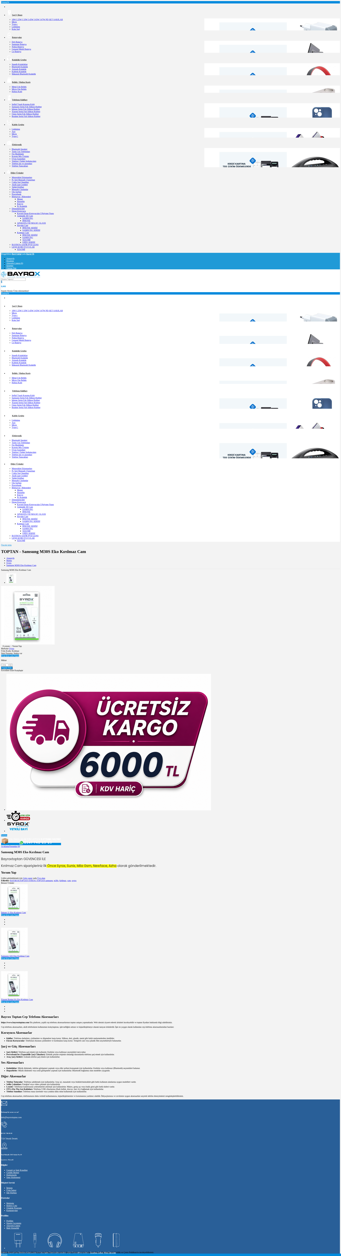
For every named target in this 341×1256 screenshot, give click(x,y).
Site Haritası (11, 1193)
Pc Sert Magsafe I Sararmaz (23, 180)
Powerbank (16, 194)
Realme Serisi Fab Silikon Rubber (26, 116)
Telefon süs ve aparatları (22, 163)
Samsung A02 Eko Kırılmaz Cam (15, 956)
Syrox (8, 563)
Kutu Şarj (16, 29)
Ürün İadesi (11, 1190)
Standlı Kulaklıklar (20, 64)
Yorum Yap (17, 646)
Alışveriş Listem (13, 1226)
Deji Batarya (17, 42)
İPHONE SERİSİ (29, 228)
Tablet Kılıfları (18, 187)
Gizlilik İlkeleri (12, 1172)
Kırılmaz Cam (23, 232)
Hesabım (10, 261)
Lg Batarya (16, 51)
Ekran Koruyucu (19, 211)
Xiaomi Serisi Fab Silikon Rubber (26, 111)
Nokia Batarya (18, 47)
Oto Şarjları (16, 192)
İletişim (4, 835)
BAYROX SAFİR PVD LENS (25, 244)
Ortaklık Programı (14, 1208)
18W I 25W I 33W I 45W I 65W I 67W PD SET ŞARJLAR (37, 19)
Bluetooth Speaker (19, 149)
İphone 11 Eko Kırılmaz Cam (13, 912)
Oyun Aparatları (18, 159)
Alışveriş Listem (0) (14, 263)
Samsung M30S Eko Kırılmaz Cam (21, 565)
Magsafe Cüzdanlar (20, 189)
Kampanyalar (12, 1210)
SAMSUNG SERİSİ (31, 230)
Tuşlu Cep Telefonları (21, 151)
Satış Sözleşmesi (13, 1177)
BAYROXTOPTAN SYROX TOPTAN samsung (31, 880)
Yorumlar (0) (14, 846)
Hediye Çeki (11, 1206)
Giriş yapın (27, 878)
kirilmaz (62, 880)
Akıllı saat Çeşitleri (20, 184)
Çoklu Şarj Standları (20, 182)
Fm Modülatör (18, 154)
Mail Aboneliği (12, 1228)
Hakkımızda (11, 1175)
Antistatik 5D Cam (25, 216)
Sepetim (9, 266)
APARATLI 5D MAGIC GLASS (31, 223)
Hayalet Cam (22, 225)
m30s (56, 880)
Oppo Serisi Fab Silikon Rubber (25, 114)
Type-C (15, 136)
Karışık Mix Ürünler (20, 156)
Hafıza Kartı (17, 91)
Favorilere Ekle (7, 670)
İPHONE (26, 220)
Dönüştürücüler (18, 208)
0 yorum (6, 646)
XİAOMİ (26, 240)
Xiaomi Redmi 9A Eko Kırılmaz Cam (17, 999)
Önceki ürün (6, 545)
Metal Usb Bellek (19, 87)
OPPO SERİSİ (28, 242)
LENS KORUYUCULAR (23, 247)
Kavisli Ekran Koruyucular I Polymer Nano (35, 213)
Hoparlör (21, 201)
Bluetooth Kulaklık (20, 67)
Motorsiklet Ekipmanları (22, 177)
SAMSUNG (27, 218)
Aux (13, 131)
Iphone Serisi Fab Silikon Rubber (26, 109)
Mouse (20, 199)
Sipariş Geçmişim (13, 1223)
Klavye (20, 204)
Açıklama (5, 846)
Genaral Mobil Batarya (21, 49)
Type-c (15, 24)
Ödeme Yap (11, 268)
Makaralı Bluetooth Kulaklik (24, 74)
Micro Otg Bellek (19, 89)
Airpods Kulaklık (19, 69)
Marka (9, 560)
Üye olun (41, 878)
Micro (14, 22)
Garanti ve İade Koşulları (17, 1170)
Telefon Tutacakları (20, 166)
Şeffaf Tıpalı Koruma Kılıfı (23, 104)
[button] (10, 656)
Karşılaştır (19, 670)
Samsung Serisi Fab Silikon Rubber (27, 107)
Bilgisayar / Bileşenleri (21, 196)
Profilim (9, 1221)
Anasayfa (10, 258)
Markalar (10, 1203)
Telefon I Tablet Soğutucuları (24, 161)
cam (69, 880)
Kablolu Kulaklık (19, 71)
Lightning (16, 27)
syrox (74, 880)
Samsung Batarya (19, 44)
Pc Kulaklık (22, 206)
